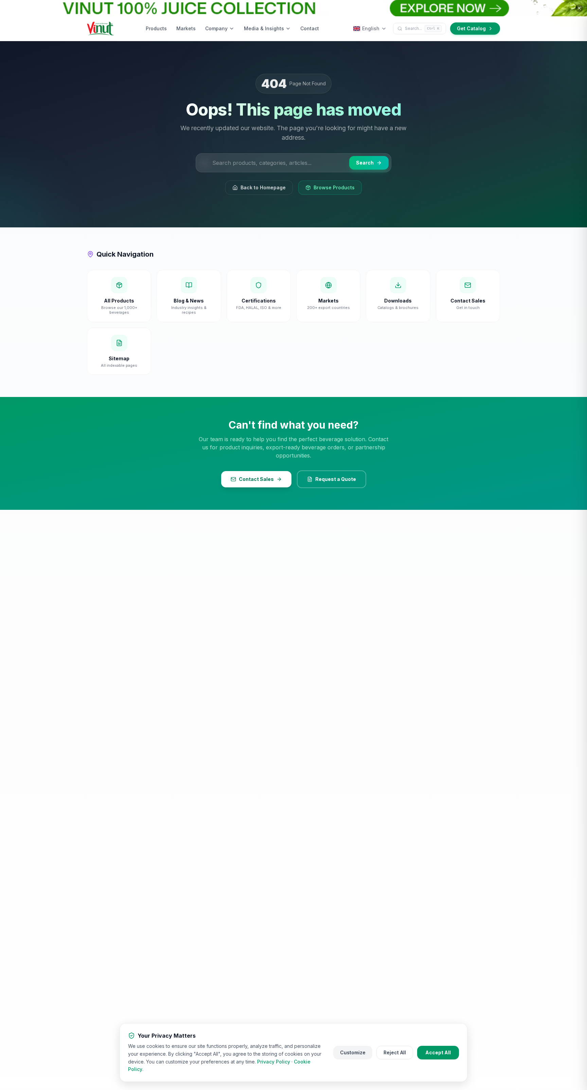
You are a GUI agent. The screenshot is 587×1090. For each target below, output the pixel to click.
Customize (353, 1052)
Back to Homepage (263, 187)
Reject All (395, 1052)
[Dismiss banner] (579, 8)
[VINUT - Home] (100, 28)
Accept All (438, 1052)
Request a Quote (335, 479)
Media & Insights (264, 28)
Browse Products (334, 187)
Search (365, 163)
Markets (186, 28)
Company (216, 28)
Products (156, 28)
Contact (309, 28)
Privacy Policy (273, 1062)
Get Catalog (471, 28)
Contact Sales (256, 479)
